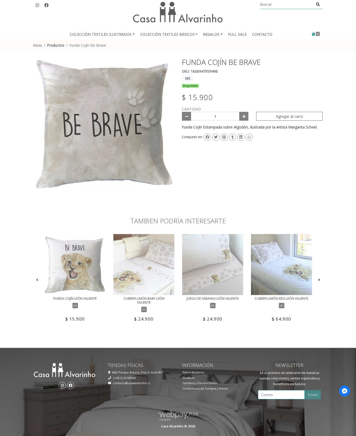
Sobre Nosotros (193, 372)
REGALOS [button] (211, 34)
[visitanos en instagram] (37, 5)
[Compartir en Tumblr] (232, 137)
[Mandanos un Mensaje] (344, 390)
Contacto (262, 34)
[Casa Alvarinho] (178, 14)
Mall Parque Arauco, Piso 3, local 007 (137, 372)
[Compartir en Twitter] (215, 137)
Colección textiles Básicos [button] (167, 34)
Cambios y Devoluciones (199, 383)
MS (188, 78)
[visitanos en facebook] (46, 5)
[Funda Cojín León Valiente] (75, 264)
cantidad (191, 109)
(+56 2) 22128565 (124, 378)
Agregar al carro (289, 116)
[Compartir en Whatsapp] (249, 137)
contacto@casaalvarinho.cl (131, 383)
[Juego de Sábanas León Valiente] (212, 264)
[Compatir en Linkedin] (240, 137)
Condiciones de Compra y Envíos (205, 388)
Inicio (37, 45)
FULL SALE (237, 34)
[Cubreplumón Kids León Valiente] (281, 264)
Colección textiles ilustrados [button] (101, 34)
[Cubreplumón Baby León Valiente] (143, 264)
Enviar (313, 394)
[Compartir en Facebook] (207, 137)
